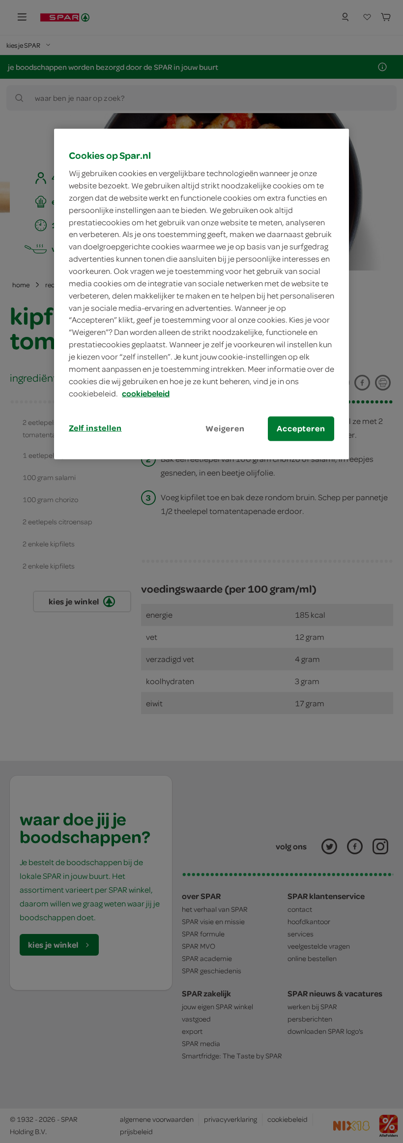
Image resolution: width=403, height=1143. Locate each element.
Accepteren (301, 428)
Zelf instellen (95, 427)
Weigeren (225, 428)
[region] (201, 293)
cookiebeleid (146, 393)
